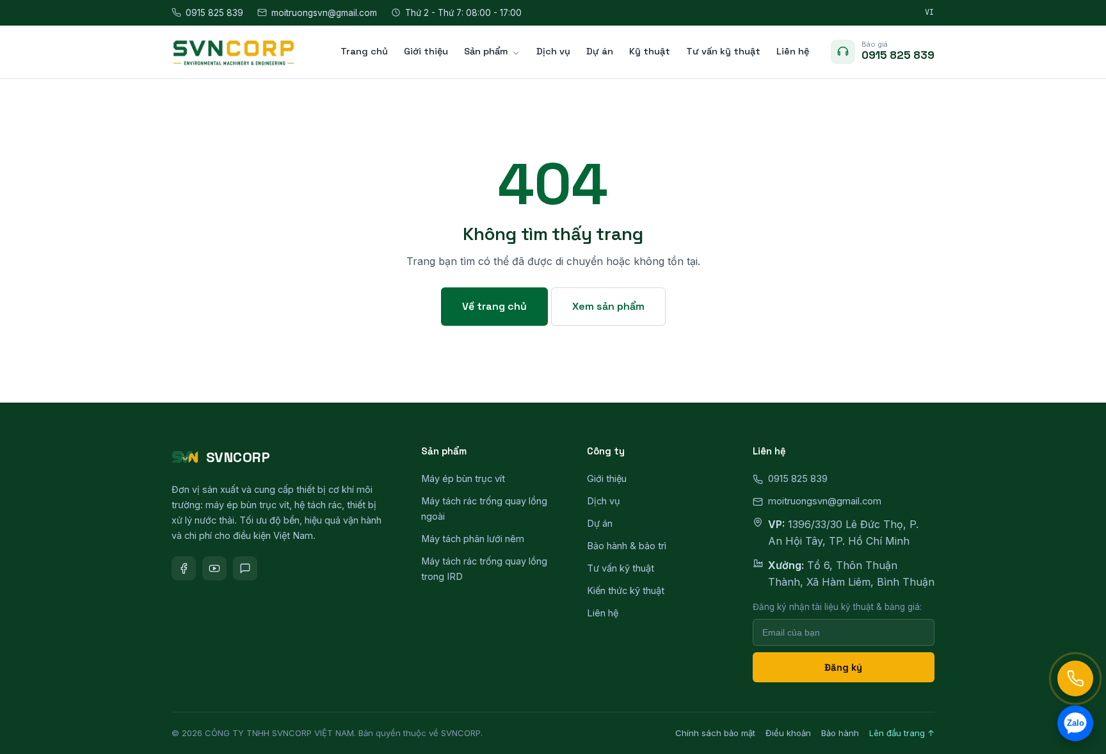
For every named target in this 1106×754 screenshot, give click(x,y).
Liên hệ (792, 51)
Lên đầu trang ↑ (901, 733)
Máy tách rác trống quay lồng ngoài (484, 508)
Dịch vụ (553, 51)
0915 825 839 (214, 13)
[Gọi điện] (1075, 678)
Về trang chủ (494, 306)
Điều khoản (788, 733)
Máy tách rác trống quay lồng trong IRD (484, 569)
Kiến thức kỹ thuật (625, 590)
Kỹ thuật (649, 51)
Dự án (599, 51)
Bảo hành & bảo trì (626, 545)
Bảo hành (840, 733)
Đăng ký (843, 667)
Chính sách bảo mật (715, 733)
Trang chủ (364, 51)
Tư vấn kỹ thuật (723, 51)
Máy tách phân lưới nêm (472, 538)
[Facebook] (184, 568)
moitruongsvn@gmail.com (324, 13)
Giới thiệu (426, 51)
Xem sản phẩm (608, 306)
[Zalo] (245, 568)
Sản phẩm (486, 51)
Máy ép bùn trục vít (463, 478)
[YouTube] (214, 568)
